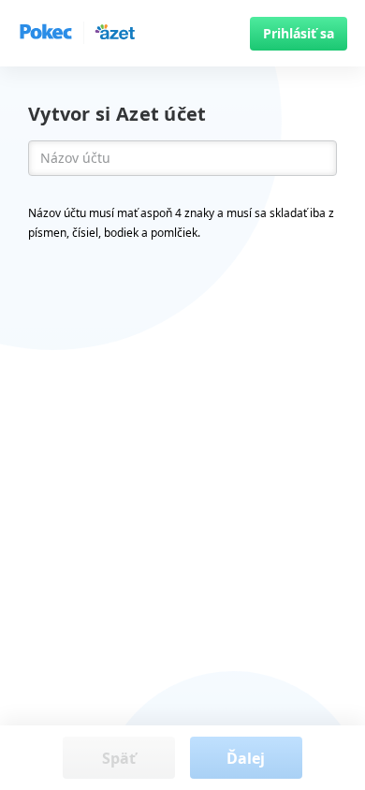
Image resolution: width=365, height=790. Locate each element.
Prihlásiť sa (298, 33)
